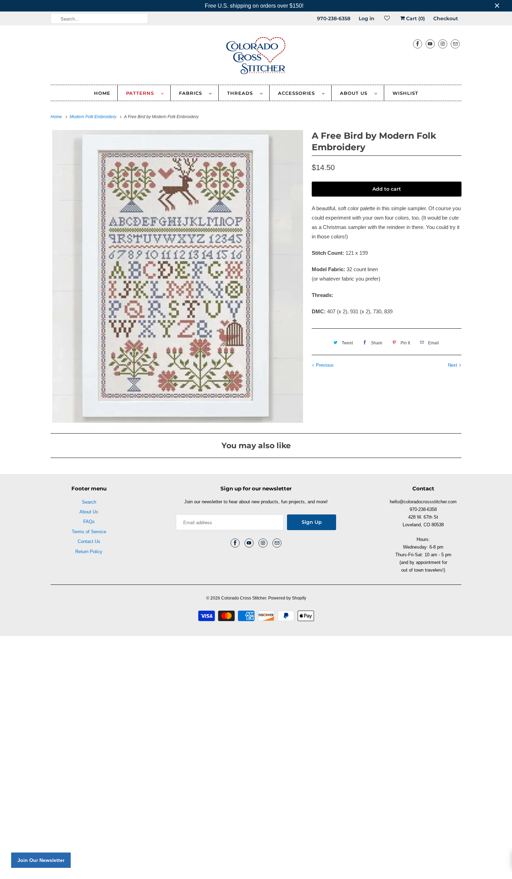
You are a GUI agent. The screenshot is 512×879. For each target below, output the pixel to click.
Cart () (415, 18)
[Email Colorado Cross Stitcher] (455, 44)
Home (102, 93)
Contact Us (89, 541)
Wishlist (405, 93)
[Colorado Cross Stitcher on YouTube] (430, 44)
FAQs (89, 521)
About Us (355, 93)
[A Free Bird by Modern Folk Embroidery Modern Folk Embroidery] (177, 276)
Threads (241, 93)
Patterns (141, 93)
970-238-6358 (333, 18)
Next (453, 365)
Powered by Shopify (287, 598)
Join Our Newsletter (40, 860)
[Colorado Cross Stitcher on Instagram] (442, 44)
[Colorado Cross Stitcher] (256, 57)
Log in (366, 18)
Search (89, 502)
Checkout (445, 18)
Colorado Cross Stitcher (243, 598)
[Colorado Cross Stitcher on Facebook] (417, 44)
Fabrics (192, 93)
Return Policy (88, 551)
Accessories (298, 93)
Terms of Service (89, 531)
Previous (324, 365)
